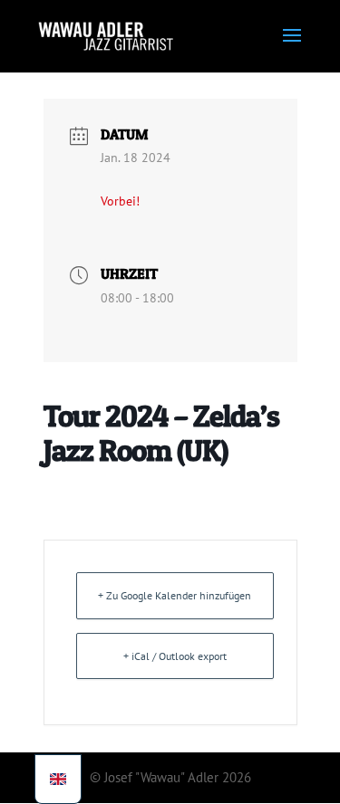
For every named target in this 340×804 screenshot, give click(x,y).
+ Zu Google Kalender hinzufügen (174, 595)
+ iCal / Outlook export (175, 656)
